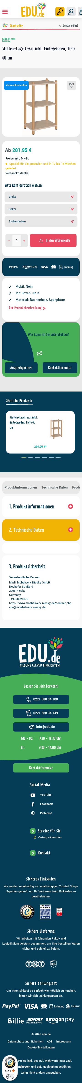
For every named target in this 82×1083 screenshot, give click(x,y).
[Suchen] (60, 11)
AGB (50, 1042)
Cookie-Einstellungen (41, 1047)
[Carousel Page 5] (51, 458)
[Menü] (5, 11)
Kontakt (44, 853)
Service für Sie (49, 831)
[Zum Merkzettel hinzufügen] (71, 85)
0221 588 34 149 (45, 713)
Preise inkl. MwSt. (17, 159)
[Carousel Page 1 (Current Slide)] (23, 458)
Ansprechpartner (21, 367)
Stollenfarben (17, 221)
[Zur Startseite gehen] (33, 9)
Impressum (63, 1042)
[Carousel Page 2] (30, 458)
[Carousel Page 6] (58, 458)
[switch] (10, 1076)
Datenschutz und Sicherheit (25, 1042)
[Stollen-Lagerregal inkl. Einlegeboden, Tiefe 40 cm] (56, 429)
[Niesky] (41, 40)
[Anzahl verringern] (9, 240)
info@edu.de (45, 726)
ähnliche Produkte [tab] (19, 400)
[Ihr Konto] (71, 11)
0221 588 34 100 (45, 699)
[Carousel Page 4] (44, 458)
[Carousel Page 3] (37, 458)
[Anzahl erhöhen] (24, 240)
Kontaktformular (60, 367)
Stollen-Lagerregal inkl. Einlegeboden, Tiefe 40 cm (24, 422)
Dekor (12, 209)
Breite (12, 197)
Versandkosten (20, 1067)
